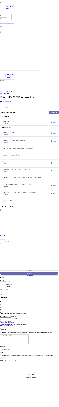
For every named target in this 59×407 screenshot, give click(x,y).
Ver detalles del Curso (6, 101)
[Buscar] (1, 24)
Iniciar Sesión (30, 275)
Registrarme (10, 23)
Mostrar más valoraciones (7, 322)
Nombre (2, 346)
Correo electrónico (5, 349)
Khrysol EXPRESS (4, 93)
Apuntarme (29, 273)
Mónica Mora (3, 235)
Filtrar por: (14, 318)
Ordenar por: (14, 316)
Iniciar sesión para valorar (6, 315)
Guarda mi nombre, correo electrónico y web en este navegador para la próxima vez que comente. (27, 355)
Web (1, 352)
